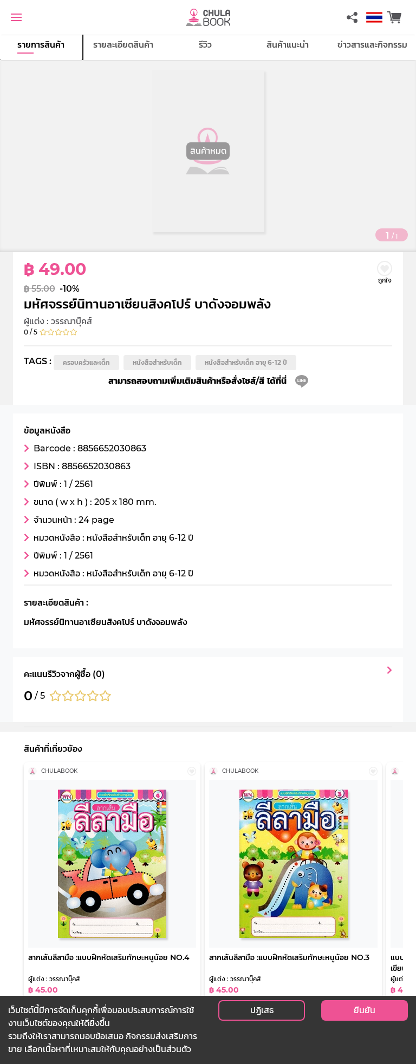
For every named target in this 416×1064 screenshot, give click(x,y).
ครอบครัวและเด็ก (86, 362)
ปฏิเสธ (262, 1010)
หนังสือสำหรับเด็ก (157, 362)
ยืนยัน (364, 1010)
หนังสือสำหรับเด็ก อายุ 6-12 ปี (246, 362)
